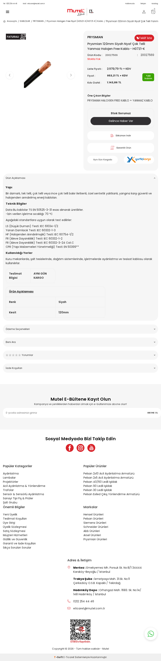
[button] (40, 116)
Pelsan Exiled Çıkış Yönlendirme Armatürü (111, 494)
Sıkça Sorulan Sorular (17, 548)
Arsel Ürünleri (92, 535)
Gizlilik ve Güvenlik (15, 539)
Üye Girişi (9, 523)
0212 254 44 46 (10, 3)
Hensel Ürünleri (93, 514)
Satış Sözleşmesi (14, 531)
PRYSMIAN (38, 21)
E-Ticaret (68, 657)
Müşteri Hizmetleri (15, 535)
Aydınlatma (11, 473)
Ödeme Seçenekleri (18, 329)
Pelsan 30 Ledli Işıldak (97, 490)
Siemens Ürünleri (94, 523)
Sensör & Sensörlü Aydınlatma (23, 494)
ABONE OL (152, 412)
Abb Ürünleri (91, 531)
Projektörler (10, 482)
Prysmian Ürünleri (95, 539)
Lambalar (9, 478)
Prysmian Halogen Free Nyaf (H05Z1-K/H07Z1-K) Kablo (75, 21)
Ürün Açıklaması (15, 178)
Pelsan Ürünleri (93, 519)
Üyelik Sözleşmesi (15, 527)
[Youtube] (91, 448)
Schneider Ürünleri (95, 527)
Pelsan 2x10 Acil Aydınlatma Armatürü (108, 473)
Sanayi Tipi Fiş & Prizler (18, 498)
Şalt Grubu (10, 502)
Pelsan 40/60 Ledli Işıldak (100, 482)
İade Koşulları (14, 368)
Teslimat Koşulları (15, 519)
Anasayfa (12, 21)
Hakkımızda (130, 3)
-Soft (58, 657)
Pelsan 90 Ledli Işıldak (97, 486)
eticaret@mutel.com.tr (34, 3)
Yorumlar (27, 355)
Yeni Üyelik (10, 514)
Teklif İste (145, 38)
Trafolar (8, 490)
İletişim (143, 3)
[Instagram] (80, 448)
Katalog (155, 3)
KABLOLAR (25, 21)
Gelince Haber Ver (121, 121)
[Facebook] (70, 448)
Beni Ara (11, 342)
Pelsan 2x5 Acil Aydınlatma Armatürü (108, 478)
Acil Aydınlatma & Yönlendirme (24, 486)
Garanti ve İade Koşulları (19, 543)
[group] (40, 72)
